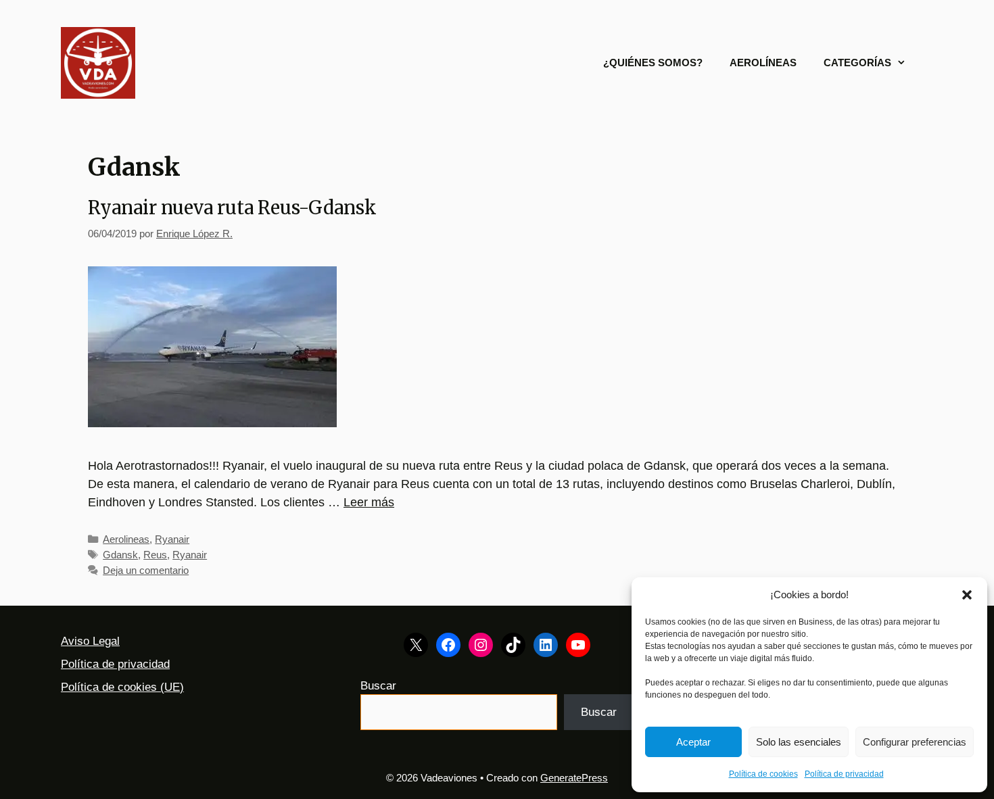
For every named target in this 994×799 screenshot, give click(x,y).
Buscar (378, 685)
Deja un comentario (146, 570)
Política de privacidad (844, 774)
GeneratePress (574, 777)
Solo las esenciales (798, 742)
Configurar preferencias (914, 742)
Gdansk (120, 554)
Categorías (857, 62)
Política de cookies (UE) (122, 687)
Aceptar (693, 742)
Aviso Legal (90, 641)
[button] (967, 595)
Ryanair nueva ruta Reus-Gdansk (232, 207)
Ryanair (172, 539)
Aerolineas (126, 539)
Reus (155, 554)
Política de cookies (763, 774)
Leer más (369, 502)
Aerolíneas (763, 62)
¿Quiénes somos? (653, 62)
